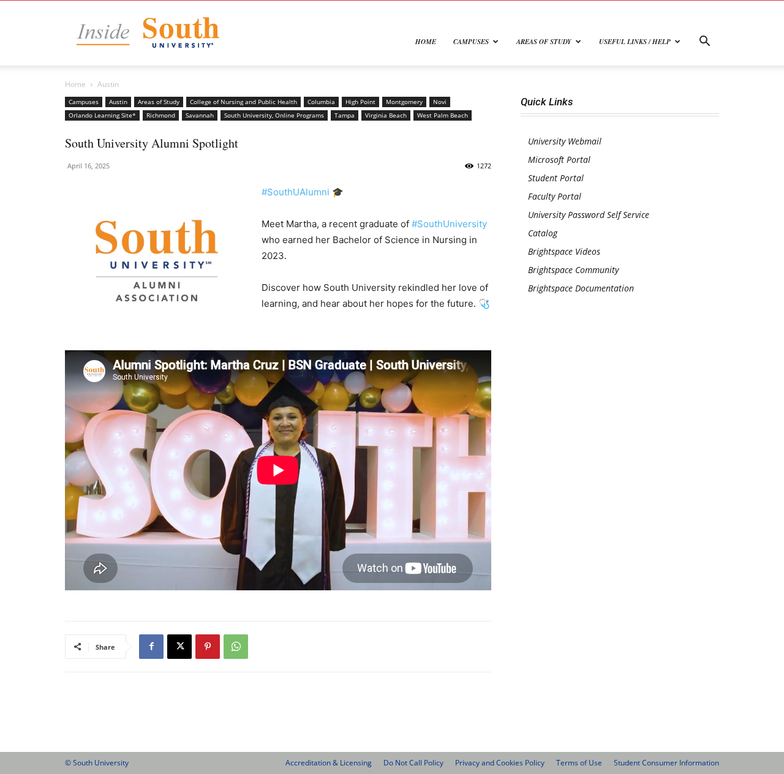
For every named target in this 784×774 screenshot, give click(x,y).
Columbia (321, 101)
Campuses (471, 42)
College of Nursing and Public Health (243, 101)
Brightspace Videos (564, 251)
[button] (704, 42)
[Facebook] (151, 646)
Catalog (542, 233)
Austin (118, 101)
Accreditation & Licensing (328, 762)
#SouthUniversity (449, 224)
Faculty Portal (554, 196)
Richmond (160, 115)
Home (425, 42)
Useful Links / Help (635, 42)
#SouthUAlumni (296, 192)
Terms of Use (579, 762)
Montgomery (404, 101)
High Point (360, 101)
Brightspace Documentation (581, 288)
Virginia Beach (386, 115)
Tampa (344, 115)
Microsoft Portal (559, 159)
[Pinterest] (207, 646)
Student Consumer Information (666, 762)
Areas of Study (543, 42)
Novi (440, 101)
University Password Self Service (588, 214)
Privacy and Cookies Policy (500, 762)
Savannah (200, 115)
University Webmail (564, 141)
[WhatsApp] (236, 646)
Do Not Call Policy (413, 762)
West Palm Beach (442, 115)
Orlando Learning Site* (102, 115)
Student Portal (556, 178)
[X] (179, 646)
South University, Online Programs (274, 115)
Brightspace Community (573, 270)
